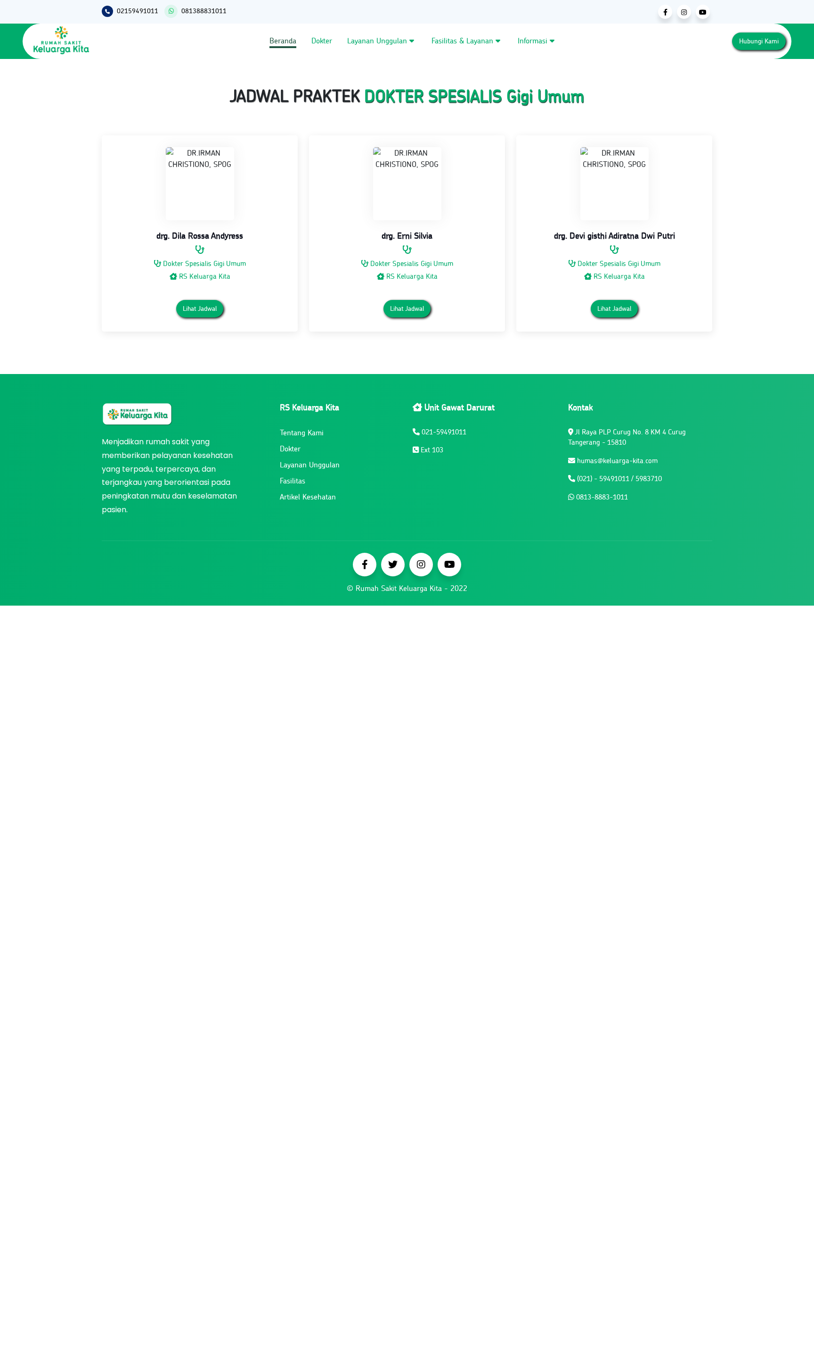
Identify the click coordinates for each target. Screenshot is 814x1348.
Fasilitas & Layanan (463, 40)
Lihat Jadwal (200, 308)
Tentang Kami (302, 432)
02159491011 (137, 11)
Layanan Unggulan (378, 40)
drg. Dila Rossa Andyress (199, 236)
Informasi (534, 40)
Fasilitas (292, 480)
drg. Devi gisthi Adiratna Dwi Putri (614, 236)
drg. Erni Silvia (407, 236)
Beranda (282, 40)
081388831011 (204, 11)
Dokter (321, 40)
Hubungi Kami (759, 41)
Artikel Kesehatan (308, 496)
